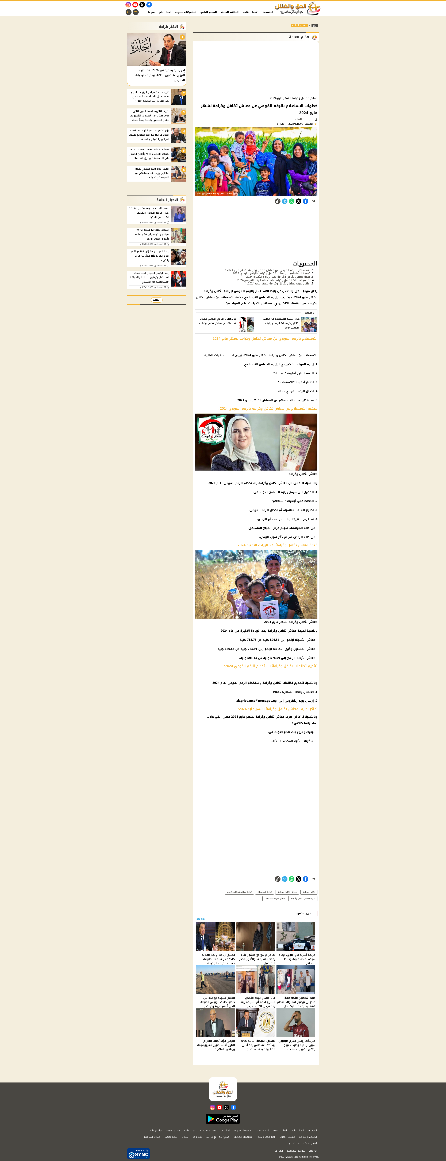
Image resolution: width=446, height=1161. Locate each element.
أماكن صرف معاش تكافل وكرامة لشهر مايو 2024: (278, 283)
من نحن (313, 1150)
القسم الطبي (208, 12)
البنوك (310, 732)
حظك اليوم (293, 1143)
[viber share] (284, 201)
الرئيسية (268, 12)
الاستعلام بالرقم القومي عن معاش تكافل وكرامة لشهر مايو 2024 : (267, 270)
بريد (301, 700)
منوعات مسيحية (208, 1130)
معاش (310, 658)
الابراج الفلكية (310, 1143)
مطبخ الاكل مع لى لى (217, 1137)
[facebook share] (305, 201)
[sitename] (223, 1089)
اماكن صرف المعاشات (275, 898)
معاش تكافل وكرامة (269, 717)
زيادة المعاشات (264, 892)
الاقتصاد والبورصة (308, 1137)
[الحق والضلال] (315, 25)
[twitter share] (298, 201)
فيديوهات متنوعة (185, 12)
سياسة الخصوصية (296, 1150)
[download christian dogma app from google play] (223, 1119)
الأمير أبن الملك (305, 119)
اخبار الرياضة (190, 1130)
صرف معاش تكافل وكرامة (303, 898)
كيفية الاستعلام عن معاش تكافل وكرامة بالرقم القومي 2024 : (270, 273)
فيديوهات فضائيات (242, 1137)
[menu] (136, 12)
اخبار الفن (165, 12)
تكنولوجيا (197, 1137)
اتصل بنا (279, 1150)
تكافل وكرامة (271, 683)
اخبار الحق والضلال (265, 1137)
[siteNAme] (298, 8)
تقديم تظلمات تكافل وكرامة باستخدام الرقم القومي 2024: (273, 280)
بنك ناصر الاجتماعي (282, 732)
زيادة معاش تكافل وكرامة (239, 892)
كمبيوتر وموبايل (287, 1137)
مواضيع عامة (155, 1130)
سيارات (185, 1137)
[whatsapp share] (291, 201)
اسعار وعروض (171, 1137)
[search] (128, 12)
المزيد (156, 300)
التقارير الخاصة (230, 12)
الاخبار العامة (250, 12)
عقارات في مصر (152, 1137)
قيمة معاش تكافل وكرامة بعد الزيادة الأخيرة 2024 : (277, 276)
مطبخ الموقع (173, 1130)
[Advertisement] (256, 68)
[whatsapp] (277, 201)
